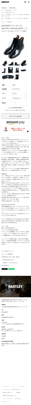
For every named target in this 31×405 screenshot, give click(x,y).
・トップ (13, 386)
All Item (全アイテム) (10, 12)
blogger (3, 338)
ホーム (2, 10)
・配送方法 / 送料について (7, 392)
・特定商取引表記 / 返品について (9, 395)
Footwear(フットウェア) (11, 10)
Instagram (4, 336)
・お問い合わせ (17, 398)
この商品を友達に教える (8, 259)
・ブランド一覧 (5, 389)
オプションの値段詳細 (7, 254)
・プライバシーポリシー (7, 398)
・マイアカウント (6, 386)
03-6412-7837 (5, 312)
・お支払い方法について (15, 389)
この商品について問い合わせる (9, 262)
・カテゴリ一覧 (20, 386)
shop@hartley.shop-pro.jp (7, 317)
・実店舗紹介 (18, 392)
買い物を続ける (5, 265)
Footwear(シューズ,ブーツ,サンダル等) (14, 14)
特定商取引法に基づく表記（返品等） (11, 257)
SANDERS (9, 21)
